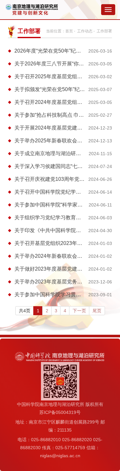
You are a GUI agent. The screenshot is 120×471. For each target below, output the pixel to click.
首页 (69, 31)
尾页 (96, 310)
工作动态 (84, 31)
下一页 (79, 310)
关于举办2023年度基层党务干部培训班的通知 (66, 281)
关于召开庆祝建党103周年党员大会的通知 (62, 179)
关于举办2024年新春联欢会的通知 (53, 256)
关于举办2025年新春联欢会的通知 (53, 140)
